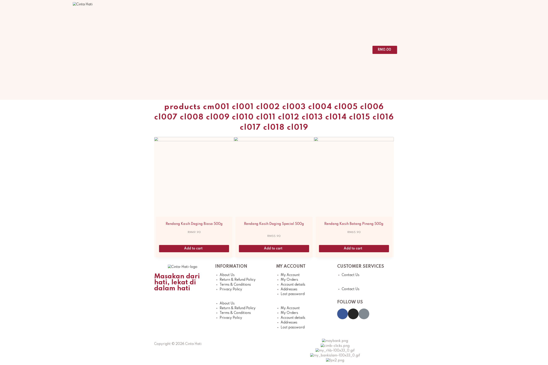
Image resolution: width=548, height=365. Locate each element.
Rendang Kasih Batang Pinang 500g (353, 224)
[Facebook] (342, 314)
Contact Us (350, 275)
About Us (227, 275)
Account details (293, 284)
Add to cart (193, 248)
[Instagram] (353, 314)
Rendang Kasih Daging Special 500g (274, 224)
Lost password (293, 294)
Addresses (289, 289)
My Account (290, 275)
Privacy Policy (231, 289)
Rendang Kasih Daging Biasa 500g (194, 224)
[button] (243, 298)
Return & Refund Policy (238, 280)
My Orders (289, 280)
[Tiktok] (364, 314)
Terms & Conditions (235, 284)
